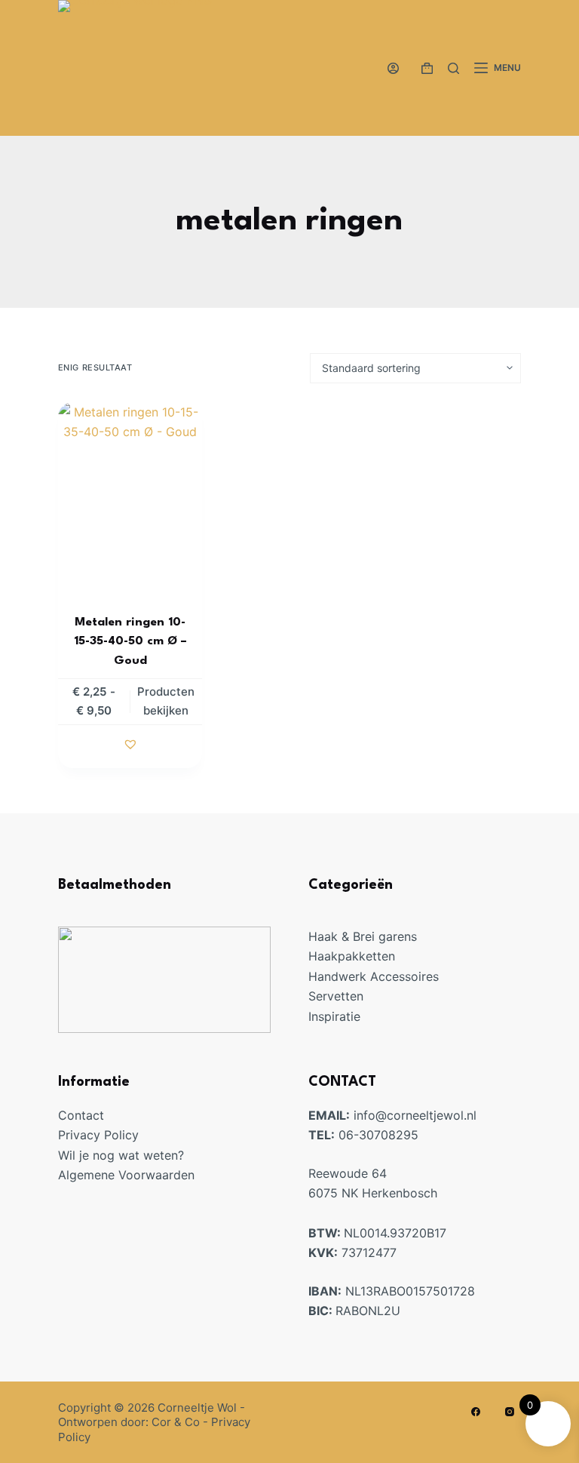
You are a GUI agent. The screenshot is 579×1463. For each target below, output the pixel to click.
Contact (81, 1115)
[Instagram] (509, 1411)
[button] (130, 744)
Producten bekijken (166, 701)
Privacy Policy (98, 1134)
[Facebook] (475, 1411)
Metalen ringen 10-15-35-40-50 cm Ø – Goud (130, 641)
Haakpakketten (351, 956)
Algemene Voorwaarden (126, 1174)
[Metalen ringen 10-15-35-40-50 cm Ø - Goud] (130, 498)
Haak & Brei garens (362, 936)
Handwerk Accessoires (373, 976)
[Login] (393, 68)
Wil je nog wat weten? (121, 1155)
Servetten (335, 996)
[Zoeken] (453, 68)
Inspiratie (334, 1016)
